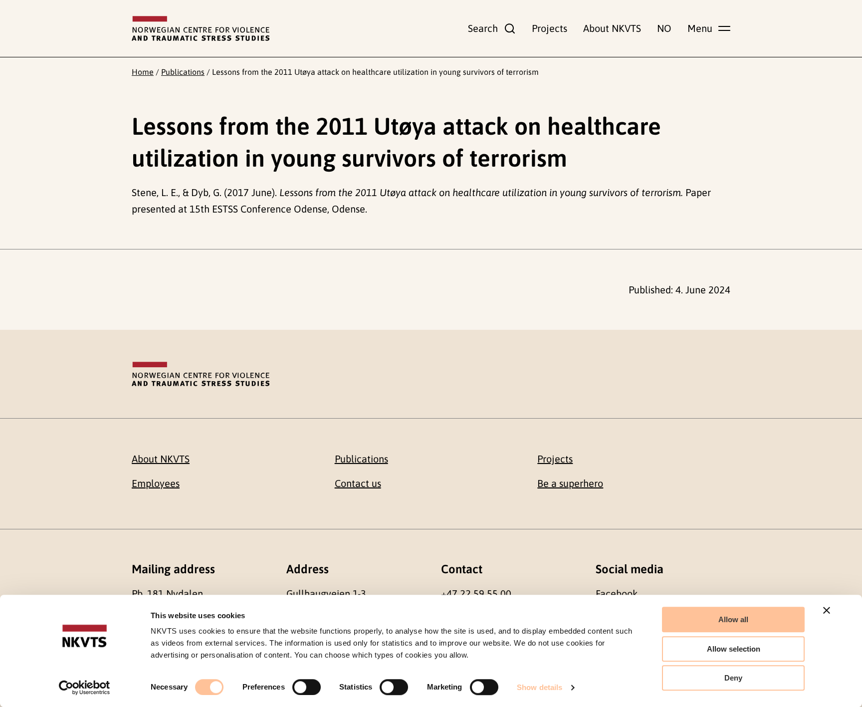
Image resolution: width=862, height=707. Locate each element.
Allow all (733, 619)
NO (664, 28)
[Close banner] (826, 610)
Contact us (358, 483)
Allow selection (733, 649)
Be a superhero (570, 483)
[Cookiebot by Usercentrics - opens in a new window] (84, 687)
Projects (549, 28)
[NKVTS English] (200, 28)
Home (143, 71)
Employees (156, 483)
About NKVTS (612, 28)
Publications (183, 71)
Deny (733, 678)
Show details (539, 687)
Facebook (617, 593)
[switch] (306, 687)
